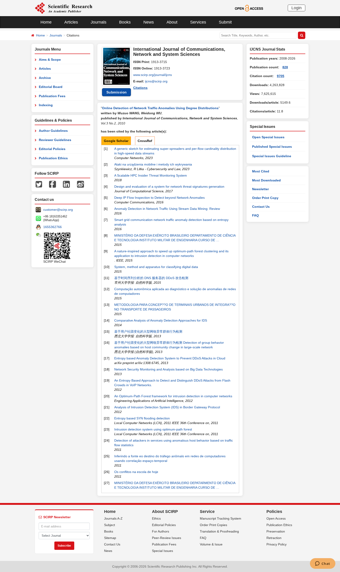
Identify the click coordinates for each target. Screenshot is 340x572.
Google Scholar (116, 141)
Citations (140, 88)
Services (198, 22)
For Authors (160, 531)
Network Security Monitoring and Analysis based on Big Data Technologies (168, 369)
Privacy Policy (276, 544)
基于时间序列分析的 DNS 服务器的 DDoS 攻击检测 (151, 278)
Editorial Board (50, 87)
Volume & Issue (211, 544)
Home (46, 22)
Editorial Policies (52, 149)
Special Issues (162, 551)
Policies (274, 511)
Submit (225, 22)
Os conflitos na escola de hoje (136, 472)
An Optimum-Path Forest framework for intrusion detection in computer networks (173, 396)
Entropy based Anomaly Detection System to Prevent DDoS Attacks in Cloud (169, 358)
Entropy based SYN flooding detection (142, 418)
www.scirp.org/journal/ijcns (152, 75)
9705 (280, 76)
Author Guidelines (53, 130)
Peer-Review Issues (166, 538)
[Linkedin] (66, 184)
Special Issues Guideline (271, 156)
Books (125, 22)
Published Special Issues (272, 146)
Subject (109, 525)
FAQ (255, 215)
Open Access (276, 518)
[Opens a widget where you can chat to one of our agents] (322, 564)
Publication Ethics (53, 158)
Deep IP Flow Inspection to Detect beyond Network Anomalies (159, 197)
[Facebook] (52, 184)
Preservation (275, 531)
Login (296, 8)
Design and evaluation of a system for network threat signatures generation (169, 186)
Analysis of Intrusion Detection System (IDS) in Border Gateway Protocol (167, 407)
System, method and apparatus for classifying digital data (156, 267)
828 (285, 67)
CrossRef (145, 141)
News (148, 22)
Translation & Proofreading (219, 531)
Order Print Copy (265, 198)
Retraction (273, 538)
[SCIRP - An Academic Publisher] (63, 8)
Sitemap (110, 538)
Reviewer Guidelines (55, 140)
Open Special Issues (268, 137)
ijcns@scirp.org (156, 81)
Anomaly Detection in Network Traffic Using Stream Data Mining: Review (167, 209)
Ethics (156, 518)
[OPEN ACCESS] (249, 8)
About (172, 22)
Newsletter (260, 189)
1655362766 (52, 227)
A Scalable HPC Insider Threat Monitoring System (150, 175)
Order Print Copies (213, 525)
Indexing (46, 105)
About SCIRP (165, 511)
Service (207, 511)
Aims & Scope (50, 59)
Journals (98, 22)
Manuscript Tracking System (220, 518)
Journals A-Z (113, 518)
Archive (45, 78)
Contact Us (261, 206)
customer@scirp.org (58, 209)
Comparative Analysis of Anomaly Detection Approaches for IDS (160, 320)
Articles (71, 22)
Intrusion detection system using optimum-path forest (153, 429)
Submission (116, 92)
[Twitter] (39, 184)
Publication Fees (52, 96)
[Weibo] (80, 184)
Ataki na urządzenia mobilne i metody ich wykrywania (153, 164)
